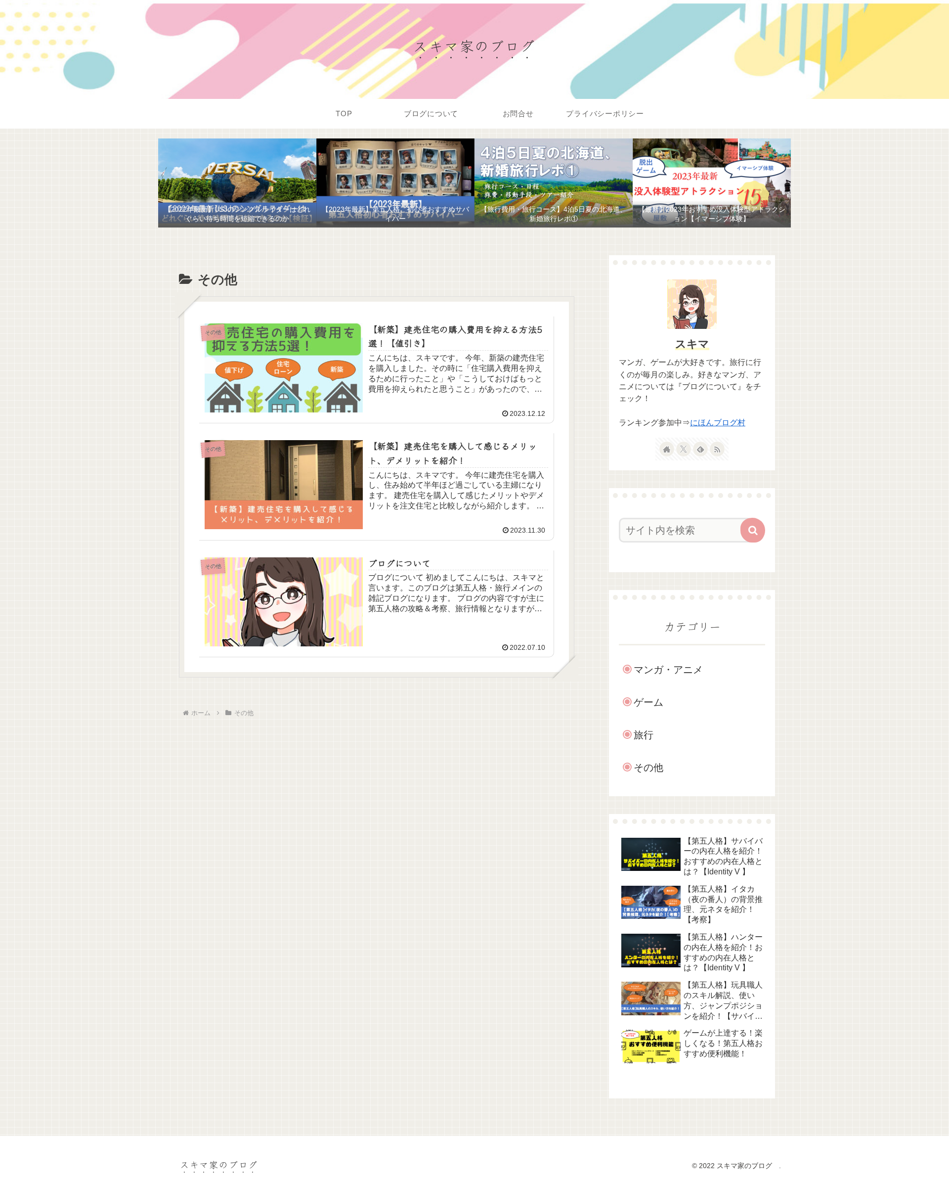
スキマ (692, 344)
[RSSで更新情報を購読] (717, 449)
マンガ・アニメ (668, 669)
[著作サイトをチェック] (666, 449)
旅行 (643, 734)
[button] (752, 530)
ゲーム (648, 702)
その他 (648, 767)
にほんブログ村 (717, 422)
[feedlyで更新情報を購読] (700, 449)
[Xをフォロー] (683, 449)
